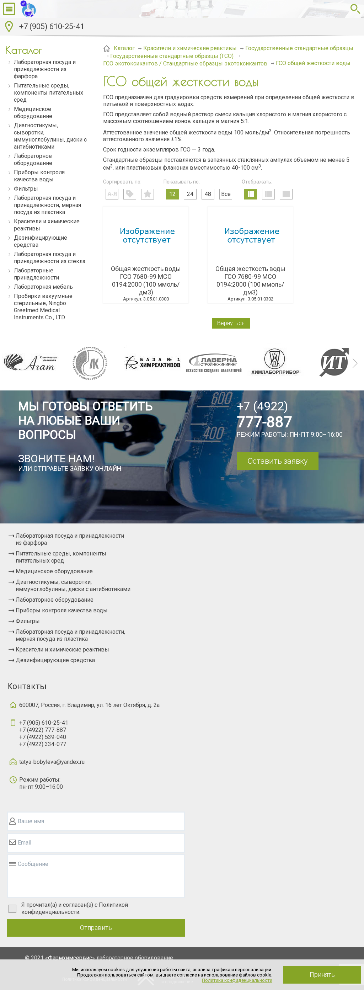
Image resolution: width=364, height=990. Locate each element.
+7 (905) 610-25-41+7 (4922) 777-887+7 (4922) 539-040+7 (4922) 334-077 (43, 733)
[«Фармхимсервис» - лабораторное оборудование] (46, 9)
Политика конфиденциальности (237, 980)
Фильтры (26, 188)
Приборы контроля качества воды (39, 176)
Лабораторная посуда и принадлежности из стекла (49, 258)
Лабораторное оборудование (33, 159)
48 (208, 194)
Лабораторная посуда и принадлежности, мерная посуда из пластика (47, 205)
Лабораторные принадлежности (36, 274)
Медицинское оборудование (33, 112)
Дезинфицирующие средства (40, 241)
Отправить (96, 927)
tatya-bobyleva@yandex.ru (52, 762)
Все (226, 194)
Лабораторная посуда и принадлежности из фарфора (45, 69)
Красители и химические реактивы (47, 225)
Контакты (27, 686)
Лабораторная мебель (43, 286)
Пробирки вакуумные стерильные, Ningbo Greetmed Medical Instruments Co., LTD (43, 307)
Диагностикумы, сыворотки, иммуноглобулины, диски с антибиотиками (50, 136)
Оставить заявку (277, 461)
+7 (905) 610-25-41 (51, 26)
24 (190, 194)
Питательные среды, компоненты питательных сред (48, 92)
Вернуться (231, 323)
